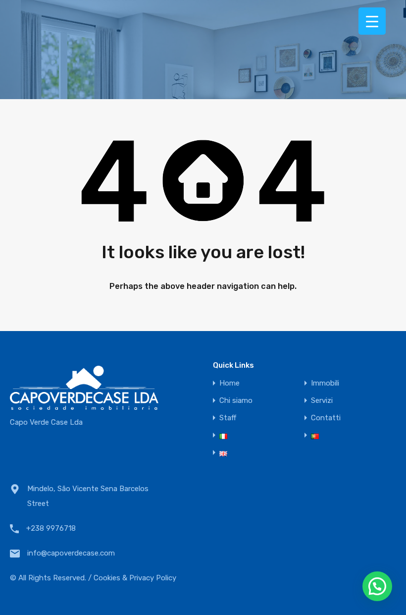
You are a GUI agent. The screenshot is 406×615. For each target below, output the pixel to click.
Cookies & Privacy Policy (135, 577)
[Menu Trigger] (372, 21)
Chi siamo (236, 400)
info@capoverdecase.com (71, 553)
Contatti (326, 418)
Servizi (322, 400)
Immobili (325, 383)
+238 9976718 (51, 528)
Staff (227, 418)
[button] (377, 586)
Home (229, 383)
